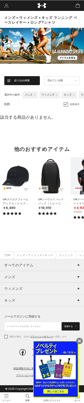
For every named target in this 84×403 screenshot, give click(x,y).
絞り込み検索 (22, 80)
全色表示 (75, 104)
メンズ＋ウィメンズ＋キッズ (35, 255)
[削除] (34, 95)
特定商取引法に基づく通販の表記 (32, 368)
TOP (7, 255)
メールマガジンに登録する (22, 316)
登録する (68, 326)
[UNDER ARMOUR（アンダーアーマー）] (42, 6)
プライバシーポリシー (41, 336)
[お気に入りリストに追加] (26, 190)
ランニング (66, 255)
